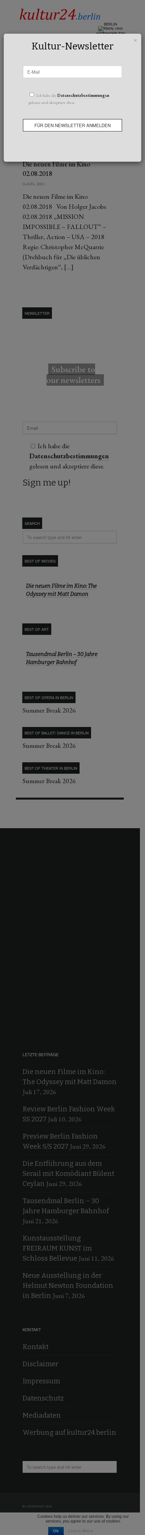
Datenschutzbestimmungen (83, 95)
